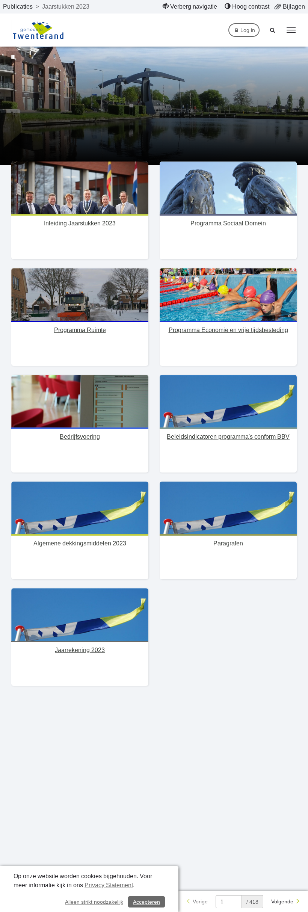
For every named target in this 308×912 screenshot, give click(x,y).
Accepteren (146, 902)
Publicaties (18, 6)
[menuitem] (189, 7)
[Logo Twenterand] (38, 30)
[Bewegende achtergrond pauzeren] (13, 56)
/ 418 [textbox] (252, 902)
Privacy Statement (109, 885)
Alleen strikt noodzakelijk (94, 902)
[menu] (291, 30)
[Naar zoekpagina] (272, 30)
